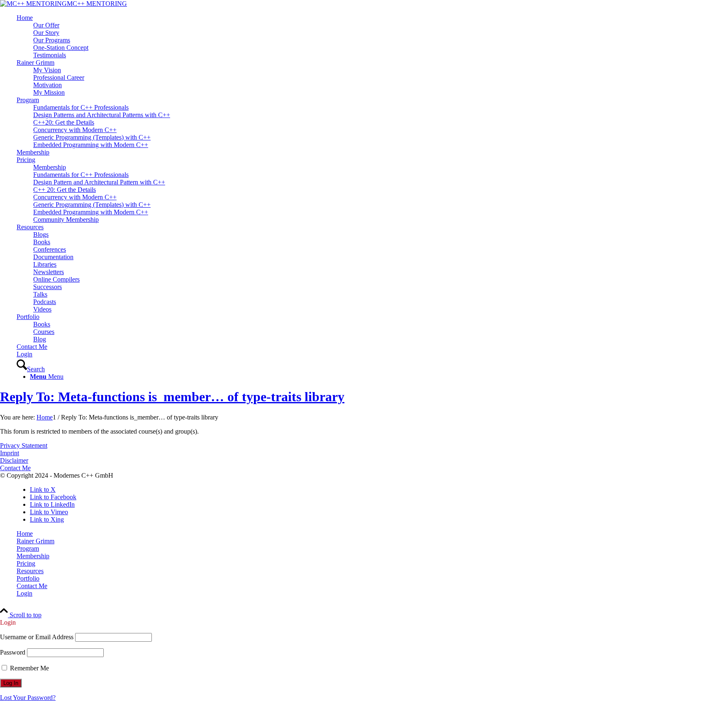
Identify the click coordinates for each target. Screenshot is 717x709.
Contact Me (15, 467)
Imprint (9, 452)
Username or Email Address (36, 636)
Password (12, 652)
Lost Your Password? (28, 697)
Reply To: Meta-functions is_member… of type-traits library (172, 396)
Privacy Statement (23, 445)
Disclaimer (14, 460)
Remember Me (28, 668)
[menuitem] (367, 36)
